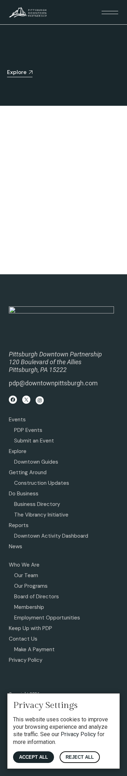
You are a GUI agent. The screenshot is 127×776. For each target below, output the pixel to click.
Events (17, 419)
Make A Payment (34, 649)
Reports (19, 525)
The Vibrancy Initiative (41, 514)
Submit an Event (34, 440)
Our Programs (31, 585)
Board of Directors (36, 596)
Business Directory (37, 504)
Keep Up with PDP (30, 628)
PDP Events (28, 430)
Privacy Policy (25, 660)
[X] (26, 400)
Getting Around (28, 472)
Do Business (23, 493)
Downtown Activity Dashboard (51, 535)
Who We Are (24, 564)
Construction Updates (41, 483)
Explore (17, 451)
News (15, 546)
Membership (29, 607)
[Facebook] (13, 400)
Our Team (26, 575)
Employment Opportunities (47, 617)
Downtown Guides (36, 461)
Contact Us (23, 638)
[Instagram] (40, 400)
